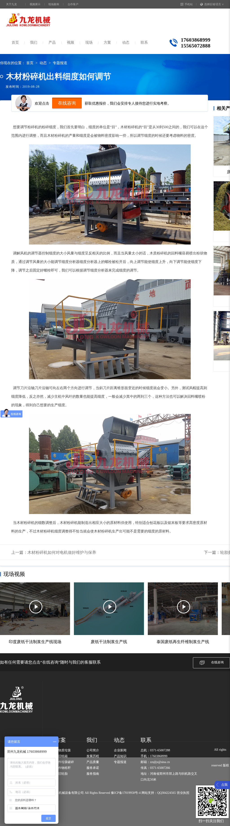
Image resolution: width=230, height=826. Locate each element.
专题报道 (60, 63)
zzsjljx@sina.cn (160, 762)
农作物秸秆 (63, 768)
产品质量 (92, 762)
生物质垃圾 (63, 750)
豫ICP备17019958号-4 (126, 793)
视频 (70, 42)
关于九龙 (11, 4)
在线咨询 (67, 103)
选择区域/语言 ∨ (214, 4)
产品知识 (120, 756)
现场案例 (53, 4)
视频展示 (35, 4)
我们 (33, 42)
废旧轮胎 (61, 773)
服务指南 (92, 773)
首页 (15, 42)
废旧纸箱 (61, 756)
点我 (224, 784)
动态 (125, 42)
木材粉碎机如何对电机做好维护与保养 (61, 552)
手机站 (189, 4)
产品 (52, 42)
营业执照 (183, 793)
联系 (144, 42)
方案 (107, 42)
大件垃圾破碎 (64, 762)
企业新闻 (120, 750)
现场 (89, 42)
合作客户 (73, 4)
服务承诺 (92, 768)
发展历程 (92, 756)
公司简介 (92, 750)
